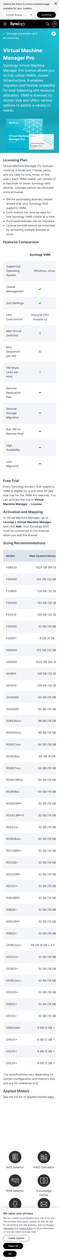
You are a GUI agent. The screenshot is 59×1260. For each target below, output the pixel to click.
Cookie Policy (26, 1228)
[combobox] (18, 15)
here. (51, 1097)
